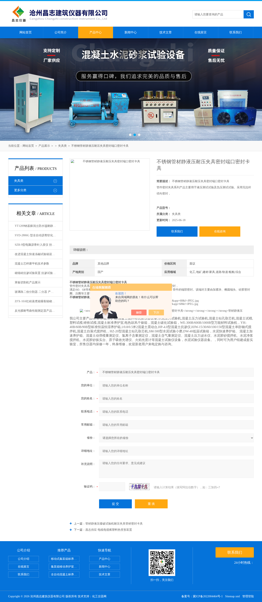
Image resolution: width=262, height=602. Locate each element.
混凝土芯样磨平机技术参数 (32, 263)
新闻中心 (130, 32)
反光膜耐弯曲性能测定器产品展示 (36, 310)
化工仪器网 (99, 596)
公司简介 (60, 32)
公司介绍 (23, 558)
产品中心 (95, 32)
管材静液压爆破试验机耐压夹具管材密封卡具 (114, 523)
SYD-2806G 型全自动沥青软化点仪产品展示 (38, 235)
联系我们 (235, 32)
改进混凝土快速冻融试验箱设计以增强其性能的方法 (38, 254)
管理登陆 (248, 596)
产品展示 (44, 145)
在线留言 (200, 32)
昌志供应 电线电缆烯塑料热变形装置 (108, 529)
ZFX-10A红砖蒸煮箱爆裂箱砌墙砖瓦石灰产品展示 (38, 301)
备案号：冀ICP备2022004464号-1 (202, 596)
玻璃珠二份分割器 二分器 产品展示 (37, 291)
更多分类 (20, 190)
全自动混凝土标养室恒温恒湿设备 (65, 574)
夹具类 (62, 145)
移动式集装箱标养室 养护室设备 (65, 558)
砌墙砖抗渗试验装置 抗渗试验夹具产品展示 (38, 273)
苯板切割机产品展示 (28, 282)
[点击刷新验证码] (139, 486)
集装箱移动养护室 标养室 (65, 566)
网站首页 (25, 32)
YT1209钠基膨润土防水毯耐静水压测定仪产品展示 (38, 225)
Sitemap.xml (232, 596)
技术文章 (165, 32)
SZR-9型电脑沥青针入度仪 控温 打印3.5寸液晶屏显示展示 (38, 244)
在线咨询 (220, 231)
